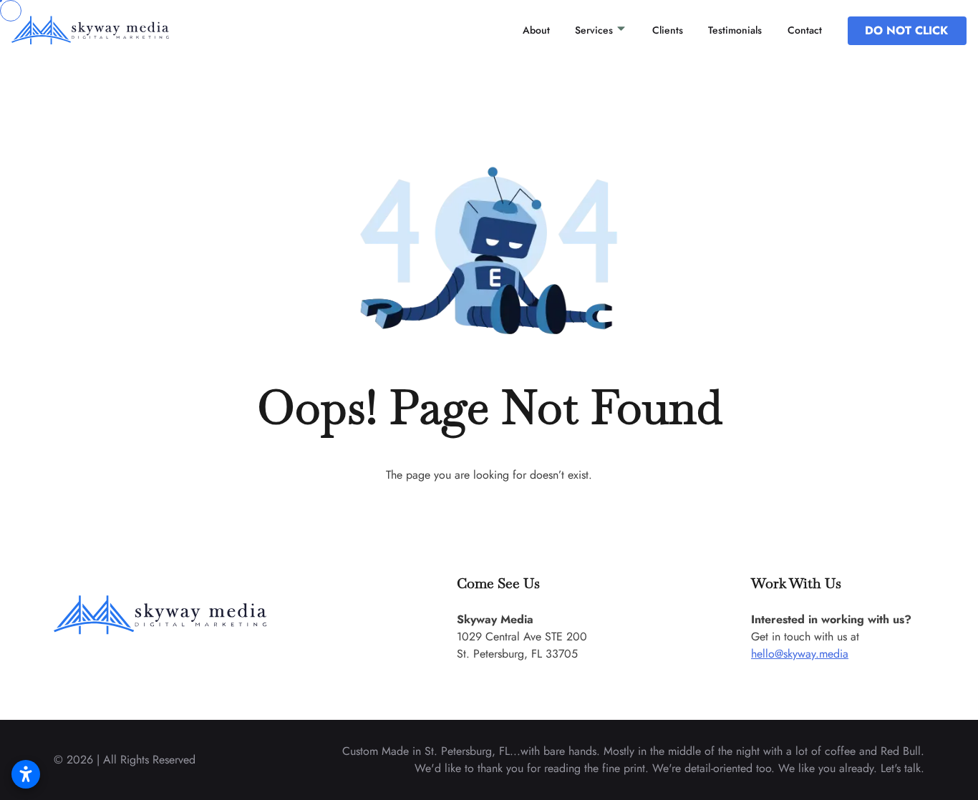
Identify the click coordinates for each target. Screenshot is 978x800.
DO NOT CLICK (906, 30)
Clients (667, 30)
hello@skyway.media (799, 653)
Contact (805, 30)
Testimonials (735, 30)
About (536, 30)
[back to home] (110, 31)
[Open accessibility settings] (25, 774)
